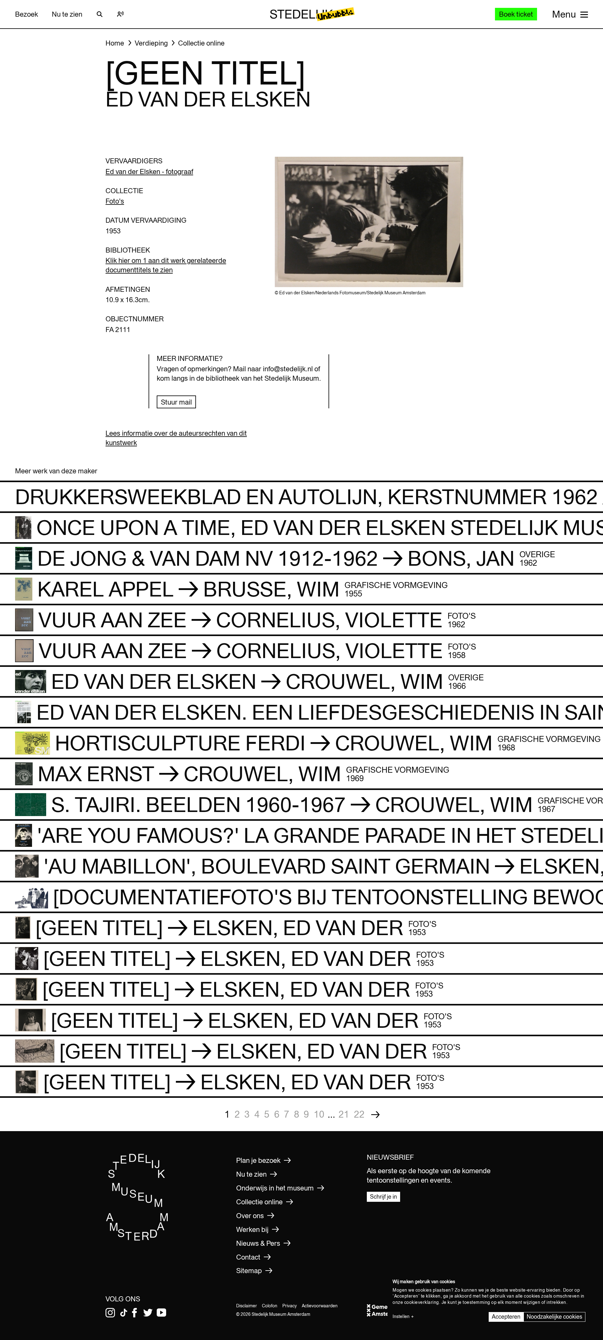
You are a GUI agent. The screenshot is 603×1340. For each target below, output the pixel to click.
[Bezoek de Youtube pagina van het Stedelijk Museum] (161, 1312)
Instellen (401, 1316)
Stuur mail (176, 402)
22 (359, 1114)
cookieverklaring (421, 1302)
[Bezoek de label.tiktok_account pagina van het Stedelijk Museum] (123, 1312)
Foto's (115, 201)
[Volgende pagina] (375, 1114)
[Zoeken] (99, 14)
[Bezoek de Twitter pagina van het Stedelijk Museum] (148, 1312)
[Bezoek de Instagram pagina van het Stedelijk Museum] (110, 1312)
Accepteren (506, 1316)
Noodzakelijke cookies (554, 1316)
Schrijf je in (383, 1196)
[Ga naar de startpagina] (137, 1238)
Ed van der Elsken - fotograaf (149, 171)
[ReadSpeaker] (120, 14)
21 (344, 1114)
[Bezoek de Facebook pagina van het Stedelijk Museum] (134, 1312)
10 (319, 1114)
